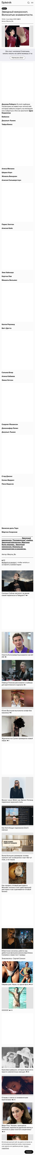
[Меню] (32, 3)
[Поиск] (28, 3)
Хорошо (29, 1152)
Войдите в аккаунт (9, 562)
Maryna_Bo (11, 554)
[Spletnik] (6, 2)
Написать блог (17, 58)
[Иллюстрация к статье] (17, 36)
